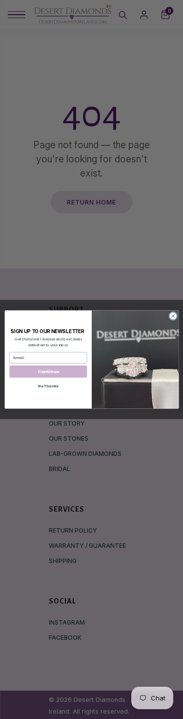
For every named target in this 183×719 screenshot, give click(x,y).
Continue (48, 371)
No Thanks (48, 386)
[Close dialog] (173, 316)
